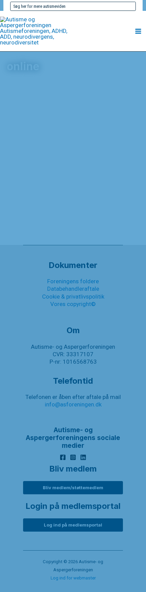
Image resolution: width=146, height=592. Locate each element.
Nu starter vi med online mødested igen (67, 189)
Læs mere (40, 231)
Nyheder (29, 244)
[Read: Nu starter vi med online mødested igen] (73, 159)
